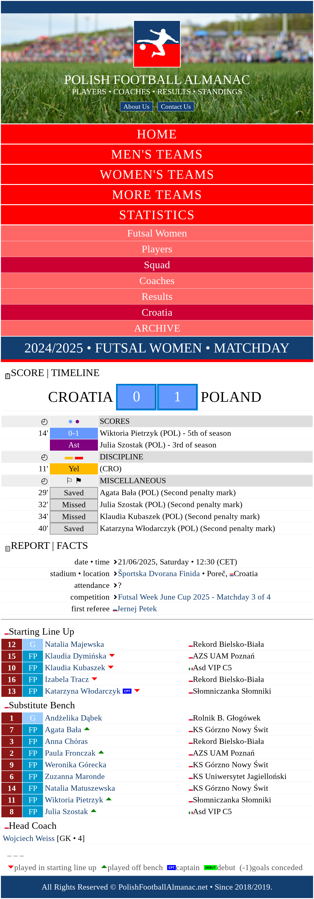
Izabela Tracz (67, 679)
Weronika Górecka (75, 764)
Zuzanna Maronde (75, 776)
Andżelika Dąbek (73, 717)
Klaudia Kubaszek (75, 667)
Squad (157, 265)
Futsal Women (157, 233)
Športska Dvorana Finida (159, 573)
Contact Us (176, 106)
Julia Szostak (66, 811)
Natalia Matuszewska (80, 788)
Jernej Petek (137, 608)
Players (157, 249)
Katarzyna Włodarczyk (83, 691)
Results (157, 296)
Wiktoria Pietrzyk (74, 799)
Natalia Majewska (74, 644)
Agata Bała (63, 729)
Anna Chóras (66, 741)
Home (157, 134)
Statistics (157, 215)
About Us (136, 106)
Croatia (157, 312)
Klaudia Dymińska (75, 655)
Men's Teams (157, 154)
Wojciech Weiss (29, 838)
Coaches (157, 280)
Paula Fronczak (70, 752)
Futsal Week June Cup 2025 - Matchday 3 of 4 (194, 596)
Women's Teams (157, 174)
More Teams (157, 194)
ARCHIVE (157, 328)
